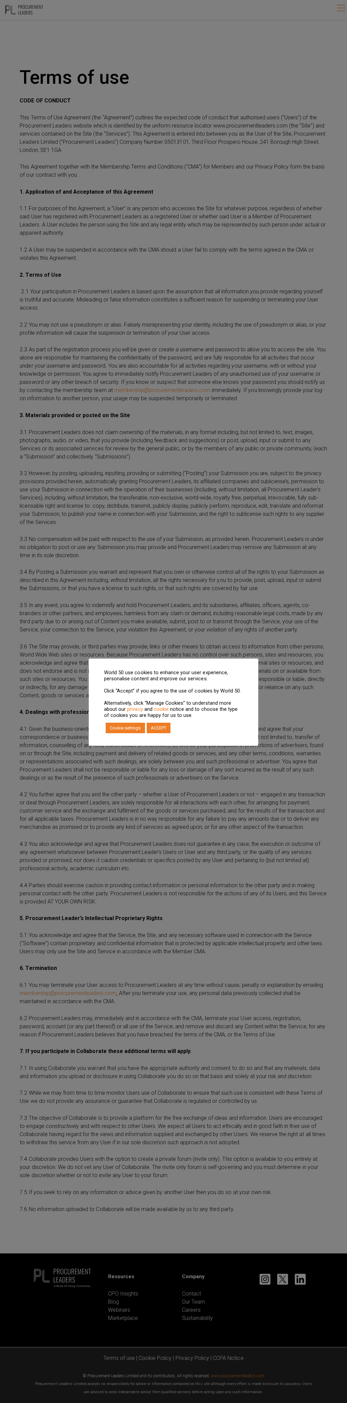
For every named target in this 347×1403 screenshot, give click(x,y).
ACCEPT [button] (158, 727)
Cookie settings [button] (125, 727)
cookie (161, 709)
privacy (135, 709)
